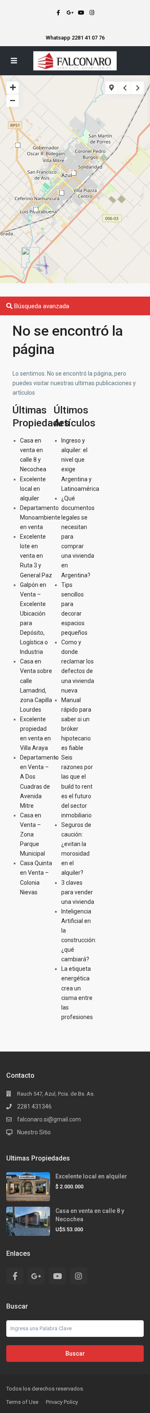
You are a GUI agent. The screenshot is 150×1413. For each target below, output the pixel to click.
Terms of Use (22, 1402)
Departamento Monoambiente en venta (40, 517)
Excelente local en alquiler (33, 489)
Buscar (75, 1353)
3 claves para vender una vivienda (77, 892)
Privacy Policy (62, 1402)
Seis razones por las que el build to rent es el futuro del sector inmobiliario (77, 786)
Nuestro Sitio (34, 1132)
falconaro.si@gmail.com (49, 1119)
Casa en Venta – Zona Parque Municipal (32, 834)
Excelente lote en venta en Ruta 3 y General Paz (36, 555)
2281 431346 (34, 1106)
